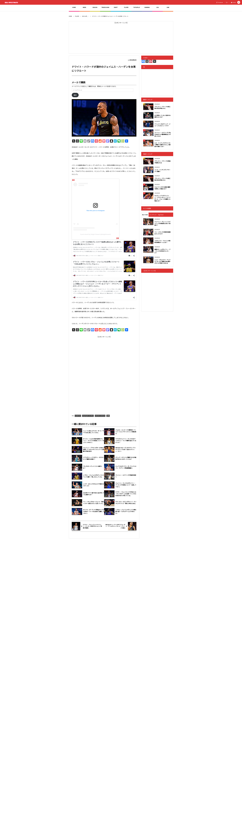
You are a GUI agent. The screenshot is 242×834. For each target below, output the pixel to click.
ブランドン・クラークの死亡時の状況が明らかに (162, 107)
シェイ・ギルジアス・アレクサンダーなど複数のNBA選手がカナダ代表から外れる (162, 261)
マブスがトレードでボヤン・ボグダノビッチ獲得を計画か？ (93, 458)
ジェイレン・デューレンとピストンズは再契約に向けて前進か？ (162, 223)
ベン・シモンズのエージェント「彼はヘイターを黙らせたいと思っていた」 (93, 502)
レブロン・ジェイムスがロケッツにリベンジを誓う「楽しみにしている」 (93, 476)
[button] (238, 2)
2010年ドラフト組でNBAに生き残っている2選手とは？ (93, 493)
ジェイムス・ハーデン (88, 415)
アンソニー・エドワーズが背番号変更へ (125, 476)
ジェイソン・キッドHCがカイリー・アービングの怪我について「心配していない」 (125, 485)
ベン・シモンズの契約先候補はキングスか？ (162, 233)
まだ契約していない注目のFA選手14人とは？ (162, 116)
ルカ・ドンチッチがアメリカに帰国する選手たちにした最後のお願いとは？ (162, 144)
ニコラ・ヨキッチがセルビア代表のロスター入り (93, 485)
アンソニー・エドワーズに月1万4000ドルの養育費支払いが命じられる (162, 134)
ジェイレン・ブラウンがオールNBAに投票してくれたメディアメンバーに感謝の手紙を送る (93, 449)
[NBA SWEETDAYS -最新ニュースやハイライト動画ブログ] (12, 2)
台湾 (108, 415)
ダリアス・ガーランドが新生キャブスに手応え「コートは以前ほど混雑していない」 (93, 511)
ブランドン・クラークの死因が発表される (162, 162)
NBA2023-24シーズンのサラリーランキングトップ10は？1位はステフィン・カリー (125, 449)
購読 (75, 95)
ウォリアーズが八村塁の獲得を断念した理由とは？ (162, 188)
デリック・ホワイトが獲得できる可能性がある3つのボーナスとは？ (125, 458)
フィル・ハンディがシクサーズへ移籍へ (162, 170)
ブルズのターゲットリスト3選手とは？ (92, 467)
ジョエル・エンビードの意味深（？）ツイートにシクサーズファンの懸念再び (125, 431)
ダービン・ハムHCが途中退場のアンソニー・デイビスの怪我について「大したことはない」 (93, 440)
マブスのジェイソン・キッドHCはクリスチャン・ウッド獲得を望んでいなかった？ (125, 440)
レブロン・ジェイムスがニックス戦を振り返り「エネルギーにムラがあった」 (125, 511)
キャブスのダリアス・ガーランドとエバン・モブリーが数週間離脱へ (125, 467)
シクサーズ (77, 415)
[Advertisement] (121, 37)
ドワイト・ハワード (100, 415)
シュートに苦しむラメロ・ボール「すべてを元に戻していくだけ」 (93, 431)
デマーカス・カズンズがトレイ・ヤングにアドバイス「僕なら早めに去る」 (125, 502)
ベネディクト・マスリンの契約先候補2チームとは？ (162, 241)
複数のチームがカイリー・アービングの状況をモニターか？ (162, 251)
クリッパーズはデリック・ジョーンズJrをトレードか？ (162, 125)
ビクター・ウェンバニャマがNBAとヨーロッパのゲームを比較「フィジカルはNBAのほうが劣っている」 (125, 493)
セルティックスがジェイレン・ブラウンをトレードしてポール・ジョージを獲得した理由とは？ (162, 198)
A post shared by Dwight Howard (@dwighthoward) (95, 234)
